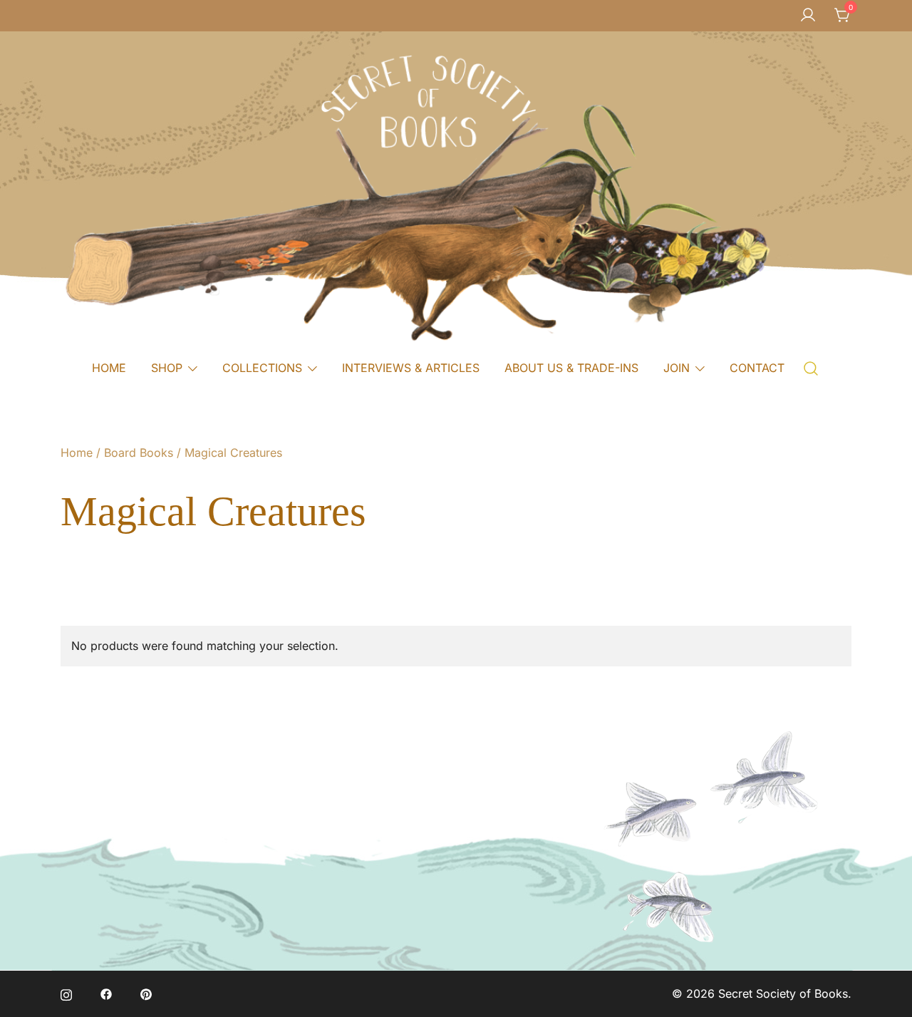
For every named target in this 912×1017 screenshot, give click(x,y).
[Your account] (808, 15)
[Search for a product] (811, 367)
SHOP (166, 368)
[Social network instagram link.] (66, 993)
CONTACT (757, 368)
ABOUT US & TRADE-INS (571, 368)
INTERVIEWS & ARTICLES (411, 368)
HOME (109, 368)
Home (77, 452)
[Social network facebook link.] (106, 993)
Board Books (138, 452)
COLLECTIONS (262, 368)
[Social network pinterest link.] (146, 993)
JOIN (676, 368)
